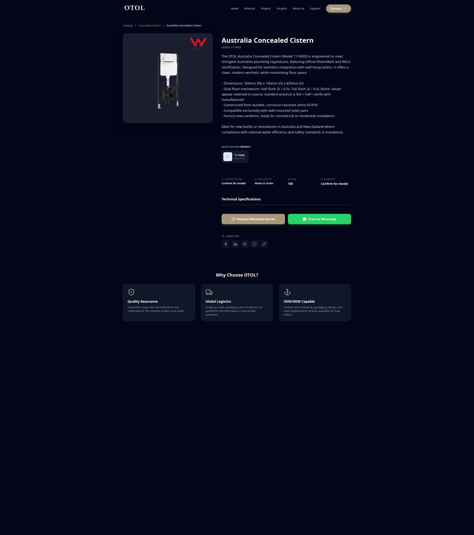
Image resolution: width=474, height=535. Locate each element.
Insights (282, 8)
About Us (298, 8)
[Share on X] (245, 244)
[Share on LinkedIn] (235, 244)
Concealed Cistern (149, 25)
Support (315, 8)
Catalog (127, 25)
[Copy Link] (264, 244)
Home (234, 8)
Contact (336, 8)
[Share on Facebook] (226, 244)
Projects (266, 8)
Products (249, 8)
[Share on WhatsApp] (255, 244)
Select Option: (236, 146)
